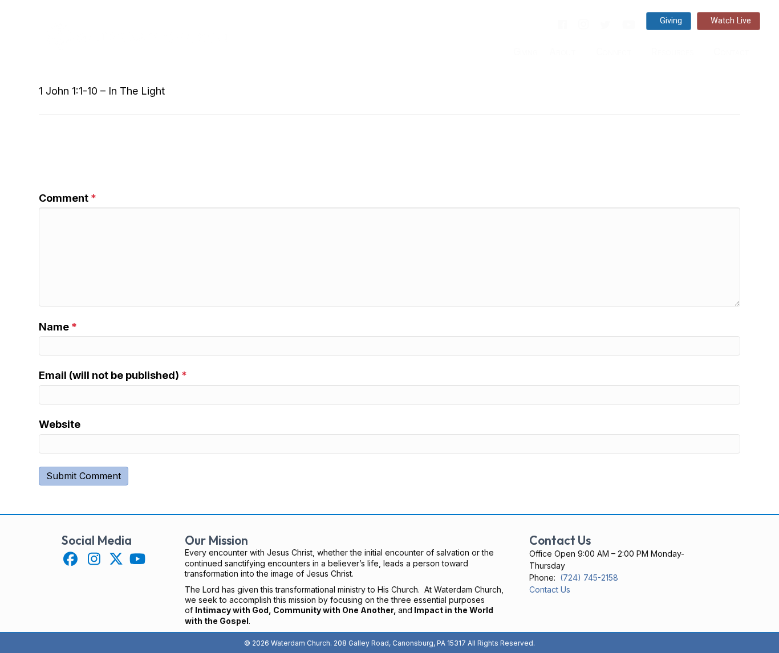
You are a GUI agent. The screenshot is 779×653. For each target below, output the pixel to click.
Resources (672, 52)
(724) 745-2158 (589, 577)
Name (58, 327)
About (562, 52)
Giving (525, 52)
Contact (731, 52)
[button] (70, 559)
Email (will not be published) (113, 375)
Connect (614, 52)
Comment (67, 198)
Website (59, 424)
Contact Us (549, 589)
